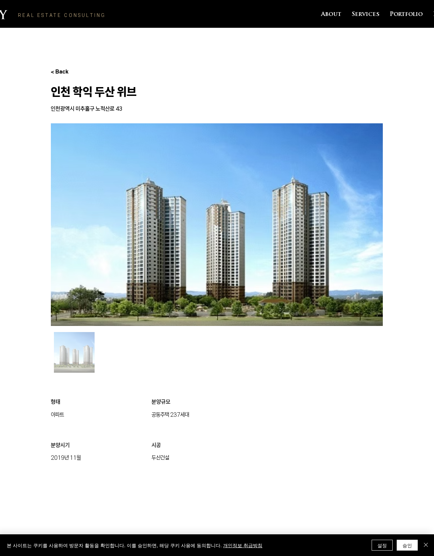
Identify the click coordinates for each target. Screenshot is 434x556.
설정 (382, 545)
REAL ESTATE (41, 15)
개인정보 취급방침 (242, 545)
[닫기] (426, 545)
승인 (407, 545)
